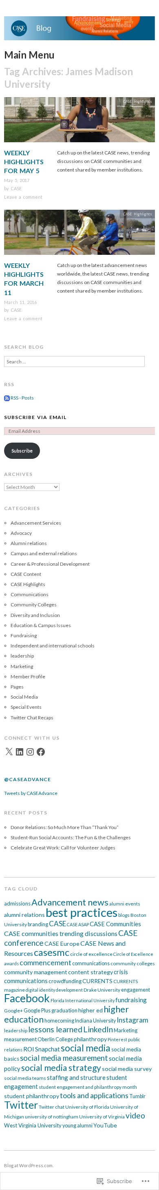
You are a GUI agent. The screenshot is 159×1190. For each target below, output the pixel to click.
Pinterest (117, 1039)
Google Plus (37, 1011)
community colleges (132, 963)
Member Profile (28, 676)
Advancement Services (36, 523)
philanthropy (90, 1039)
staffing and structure (76, 1077)
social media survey (127, 1068)
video (135, 1115)
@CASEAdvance (27, 779)
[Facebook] (41, 752)
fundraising (131, 999)
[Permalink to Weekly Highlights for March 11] (79, 235)
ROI (28, 1049)
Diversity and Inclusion (35, 615)
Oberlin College (55, 1039)
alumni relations (24, 914)
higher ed (90, 1010)
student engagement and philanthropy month (88, 1087)
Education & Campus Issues (41, 625)
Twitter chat (51, 1107)
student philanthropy (31, 1095)
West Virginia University (33, 1125)
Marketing (22, 666)
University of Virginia (102, 1117)
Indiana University (95, 1021)
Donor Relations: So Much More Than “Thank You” (65, 827)
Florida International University (83, 1000)
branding (38, 924)
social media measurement (64, 1057)
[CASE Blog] (79, 32)
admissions (17, 903)
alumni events (124, 904)
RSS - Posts (22, 398)
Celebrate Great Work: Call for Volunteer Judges (63, 848)
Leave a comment (23, 197)
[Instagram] (30, 752)
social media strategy (61, 1067)
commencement (45, 962)
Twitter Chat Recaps (32, 717)
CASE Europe (62, 943)
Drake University (102, 990)
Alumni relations (29, 543)
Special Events (26, 707)
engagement (135, 990)
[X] (9, 752)
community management (35, 972)
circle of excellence (91, 954)
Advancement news (69, 902)
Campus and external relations (44, 553)
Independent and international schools (53, 646)
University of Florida (87, 1107)
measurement (20, 1039)
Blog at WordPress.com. (28, 1165)
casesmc (51, 952)
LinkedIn (98, 1029)
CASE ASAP (78, 924)
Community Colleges (34, 605)
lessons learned (55, 1029)
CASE (16, 188)
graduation (64, 1010)
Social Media (24, 697)
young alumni (77, 1126)
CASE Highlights (137, 101)
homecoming (59, 1021)
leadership (22, 656)
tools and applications (94, 1095)
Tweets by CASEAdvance (30, 793)
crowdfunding (65, 981)
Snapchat (47, 1049)
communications (91, 963)
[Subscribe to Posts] (7, 398)
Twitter (21, 1105)
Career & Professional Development (50, 564)
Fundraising (24, 635)
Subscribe (22, 450)
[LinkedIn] (19, 752)
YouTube (105, 1125)
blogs (124, 915)
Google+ (13, 1011)
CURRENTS (97, 980)
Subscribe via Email (35, 417)
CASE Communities (115, 923)
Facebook (27, 998)
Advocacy (21, 533)
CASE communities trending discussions (60, 933)
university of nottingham (51, 1117)
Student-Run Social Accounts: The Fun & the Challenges (71, 837)
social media (85, 1047)
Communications (30, 594)
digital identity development (54, 989)
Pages (17, 687)
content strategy (90, 972)
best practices (81, 912)
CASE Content (26, 574)
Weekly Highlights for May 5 (24, 162)
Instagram (132, 1020)
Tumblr (137, 1096)
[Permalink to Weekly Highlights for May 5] (79, 122)
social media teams (25, 1078)
